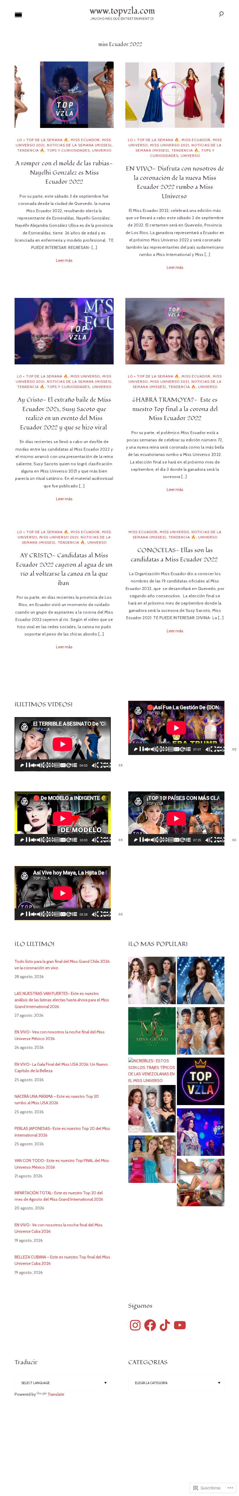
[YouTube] (180, 1325)
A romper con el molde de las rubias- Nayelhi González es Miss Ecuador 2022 (64, 172)
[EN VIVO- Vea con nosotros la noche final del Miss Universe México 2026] (200, 981)
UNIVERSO (101, 150)
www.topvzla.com (122, 11)
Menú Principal (18, 15)
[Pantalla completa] (148, 769)
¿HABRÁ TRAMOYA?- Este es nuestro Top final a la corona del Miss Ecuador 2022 (175, 409)
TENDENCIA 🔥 (31, 150)
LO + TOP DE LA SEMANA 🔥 (42, 140)
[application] (63, 744)
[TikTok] (165, 1325)
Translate (56, 1394)
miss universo (85, 376)
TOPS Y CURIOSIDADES (68, 150)
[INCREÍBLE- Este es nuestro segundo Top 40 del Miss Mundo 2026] (152, 1109)
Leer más (64, 260)
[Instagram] (135, 1325)
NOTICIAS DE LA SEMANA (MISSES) (79, 145)
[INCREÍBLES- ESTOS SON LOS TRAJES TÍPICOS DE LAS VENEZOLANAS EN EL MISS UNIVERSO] (152, 1071)
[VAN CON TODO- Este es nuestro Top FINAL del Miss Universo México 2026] (152, 981)
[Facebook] (150, 1325)
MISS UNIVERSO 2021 (169, 145)
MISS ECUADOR (85, 140)
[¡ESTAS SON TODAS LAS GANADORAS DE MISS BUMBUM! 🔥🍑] (200, 1183)
